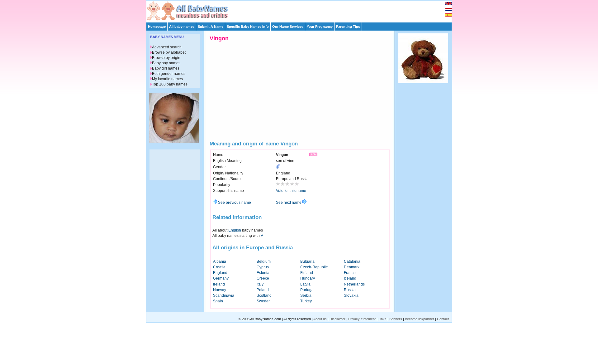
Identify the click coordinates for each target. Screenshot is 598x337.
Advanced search (167, 47)
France (350, 273)
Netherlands (354, 284)
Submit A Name (210, 26)
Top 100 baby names (169, 84)
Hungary (307, 278)
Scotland (264, 295)
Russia (350, 290)
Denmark (351, 267)
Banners (395, 319)
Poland (263, 290)
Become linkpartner (419, 319)
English (234, 230)
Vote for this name (291, 190)
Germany (221, 278)
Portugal (307, 290)
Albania (219, 261)
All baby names (181, 26)
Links (382, 319)
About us (320, 319)
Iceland (350, 278)
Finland (306, 273)
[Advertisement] (302, 10)
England (220, 273)
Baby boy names (166, 63)
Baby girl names (165, 68)
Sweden (264, 301)
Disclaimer (337, 319)
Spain (218, 301)
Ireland (219, 284)
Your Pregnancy (320, 26)
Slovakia (351, 295)
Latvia (305, 284)
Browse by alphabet (169, 52)
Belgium (264, 261)
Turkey (306, 301)
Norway (219, 290)
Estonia (263, 273)
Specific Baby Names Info (248, 26)
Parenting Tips (348, 26)
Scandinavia (223, 295)
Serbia (305, 295)
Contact (443, 319)
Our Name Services (287, 26)
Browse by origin (166, 58)
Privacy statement (362, 319)
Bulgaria (307, 261)
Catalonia (352, 261)
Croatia (219, 267)
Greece (263, 278)
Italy (260, 284)
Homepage (157, 26)
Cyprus (263, 267)
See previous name (234, 202)
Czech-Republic (314, 267)
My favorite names (167, 79)
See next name (289, 202)
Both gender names (168, 73)
